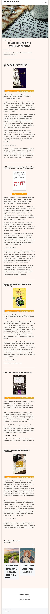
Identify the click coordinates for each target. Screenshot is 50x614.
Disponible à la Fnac (28, 91)
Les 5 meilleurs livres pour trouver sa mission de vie (11, 570)
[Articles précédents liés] (30, 544)
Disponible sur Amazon (12, 91)
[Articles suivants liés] (33, 544)
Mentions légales (7, 611)
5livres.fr (9, 609)
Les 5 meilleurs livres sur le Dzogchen (27, 568)
